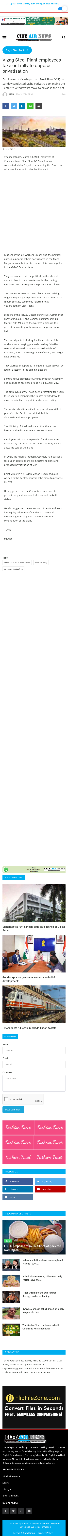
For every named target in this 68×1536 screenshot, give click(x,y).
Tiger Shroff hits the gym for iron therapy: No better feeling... (39, 1294)
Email (5, 1058)
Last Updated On (32, 3)
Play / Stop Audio (16, 50)
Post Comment (13, 1109)
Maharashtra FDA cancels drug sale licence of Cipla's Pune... (33, 928)
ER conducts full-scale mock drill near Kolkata (29, 1028)
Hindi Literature (11, 1476)
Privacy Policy (45, 1533)
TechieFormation (42, 1526)
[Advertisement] (34, 210)
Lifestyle (7, 1489)
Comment (8, 1072)
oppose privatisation (13, 568)
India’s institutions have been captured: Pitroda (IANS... (43, 1262)
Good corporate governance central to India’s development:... (29, 979)
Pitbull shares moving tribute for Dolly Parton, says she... (42, 1278)
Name (5, 1044)
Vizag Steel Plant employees (17, 562)
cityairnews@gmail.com (15, 1368)
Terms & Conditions (24, 1533)
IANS (11, 94)
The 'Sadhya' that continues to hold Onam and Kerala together (40, 1327)
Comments (10, 1036)
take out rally (41, 562)
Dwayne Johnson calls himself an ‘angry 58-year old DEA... (43, 1311)
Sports (6, 1482)
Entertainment (10, 1495)
